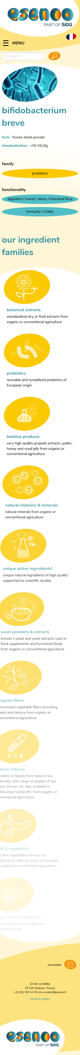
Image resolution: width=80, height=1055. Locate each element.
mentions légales (40, 999)
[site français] (71, 37)
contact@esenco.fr (55, 992)
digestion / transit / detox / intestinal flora (40, 199)
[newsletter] (70, 965)
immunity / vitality (40, 212)
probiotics (40, 173)
